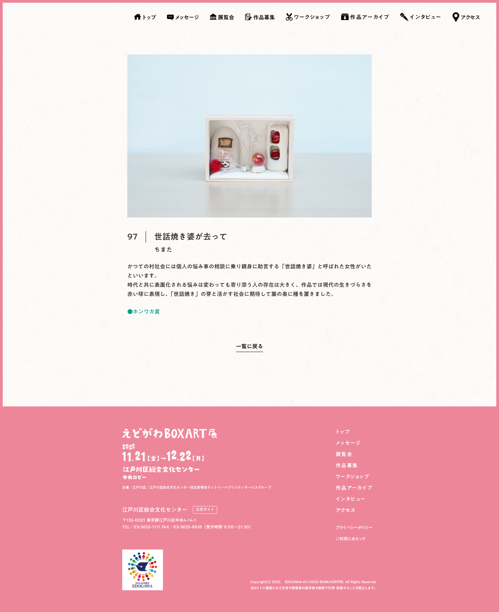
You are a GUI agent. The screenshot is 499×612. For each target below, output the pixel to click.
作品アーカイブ (354, 487)
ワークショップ (353, 476)
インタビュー (351, 499)
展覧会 (344, 454)
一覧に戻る (249, 348)
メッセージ (348, 443)
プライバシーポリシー (354, 527)
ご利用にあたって (351, 539)
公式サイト (205, 510)
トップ (343, 431)
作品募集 (347, 465)
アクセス (346, 510)
